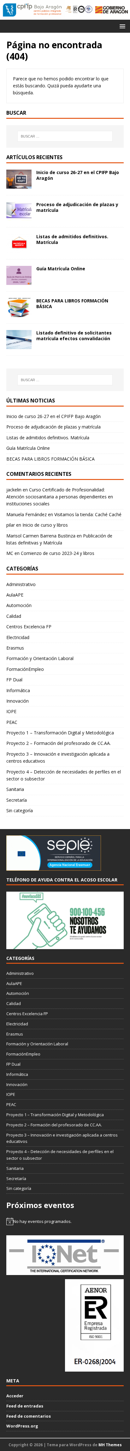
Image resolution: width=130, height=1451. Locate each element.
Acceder (14, 1396)
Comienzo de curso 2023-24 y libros (57, 553)
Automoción (19, 605)
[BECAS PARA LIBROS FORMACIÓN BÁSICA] (19, 313)
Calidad (13, 616)
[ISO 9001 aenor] (94, 1368)
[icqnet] (65, 1271)
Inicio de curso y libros (45, 525)
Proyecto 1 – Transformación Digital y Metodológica (60, 733)
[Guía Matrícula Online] (19, 281)
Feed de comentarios (28, 1416)
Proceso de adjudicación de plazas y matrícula (77, 207)
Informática (18, 690)
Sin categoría (19, 810)
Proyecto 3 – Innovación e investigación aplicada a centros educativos (57, 757)
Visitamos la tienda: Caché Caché (87, 514)
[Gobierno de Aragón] (111, 9)
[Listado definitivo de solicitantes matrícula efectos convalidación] (19, 345)
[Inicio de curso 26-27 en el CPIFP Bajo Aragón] (19, 185)
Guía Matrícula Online (60, 269)
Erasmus (15, 648)
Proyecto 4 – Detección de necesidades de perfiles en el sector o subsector (63, 775)
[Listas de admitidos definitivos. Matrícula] (19, 249)
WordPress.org (22, 1426)
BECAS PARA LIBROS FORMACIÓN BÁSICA (72, 303)
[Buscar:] (65, 136)
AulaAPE (14, 595)
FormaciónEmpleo (25, 669)
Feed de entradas (24, 1406)
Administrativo (21, 584)
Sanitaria (15, 789)
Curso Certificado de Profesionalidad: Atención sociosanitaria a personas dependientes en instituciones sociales (59, 497)
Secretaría (16, 800)
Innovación (17, 701)
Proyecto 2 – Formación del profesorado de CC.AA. (58, 743)
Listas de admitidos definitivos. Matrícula (72, 239)
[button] (121, 25)
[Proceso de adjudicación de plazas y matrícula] (19, 217)
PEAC (11, 722)
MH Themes (110, 1445)
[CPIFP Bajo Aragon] (32, 10)
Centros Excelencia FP (28, 627)
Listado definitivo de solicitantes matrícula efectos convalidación (74, 335)
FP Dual (14, 680)
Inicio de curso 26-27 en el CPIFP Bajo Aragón (77, 175)
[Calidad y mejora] (79, 9)
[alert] (65, 1221)
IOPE (11, 711)
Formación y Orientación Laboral (40, 658)
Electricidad (17, 637)
